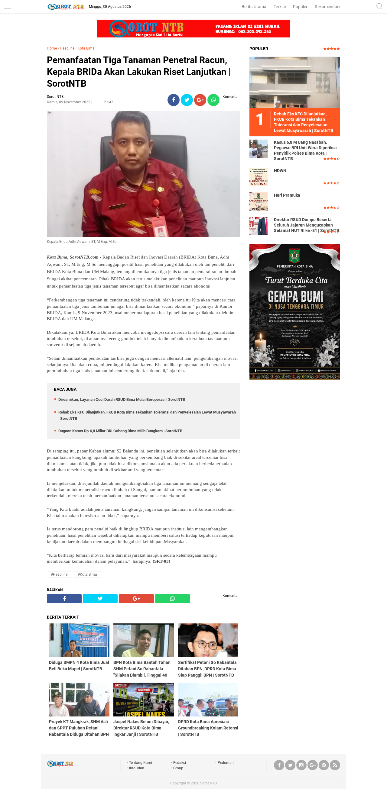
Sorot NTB (208, 783)
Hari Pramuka (287, 195)
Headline (67, 48)
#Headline (59, 574)
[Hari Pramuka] (258, 201)
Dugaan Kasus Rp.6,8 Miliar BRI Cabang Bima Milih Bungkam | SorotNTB (120, 431)
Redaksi (179, 763)
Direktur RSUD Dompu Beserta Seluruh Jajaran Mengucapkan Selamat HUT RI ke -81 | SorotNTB (306, 225)
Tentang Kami (140, 763)
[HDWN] (258, 176)
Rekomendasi (327, 6)
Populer (300, 6)
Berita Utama (254, 6)
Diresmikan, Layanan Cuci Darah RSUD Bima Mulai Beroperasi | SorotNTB (121, 399)
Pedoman (226, 763)
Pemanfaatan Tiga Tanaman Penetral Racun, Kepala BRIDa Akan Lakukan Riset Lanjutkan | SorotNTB (139, 72)
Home (52, 48)
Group (178, 768)
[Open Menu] (7, 7)
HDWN (280, 170)
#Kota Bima (87, 574)
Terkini (280, 6)
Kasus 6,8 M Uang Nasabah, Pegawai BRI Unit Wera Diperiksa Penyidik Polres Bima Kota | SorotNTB (305, 150)
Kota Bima (86, 48)
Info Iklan (136, 768)
